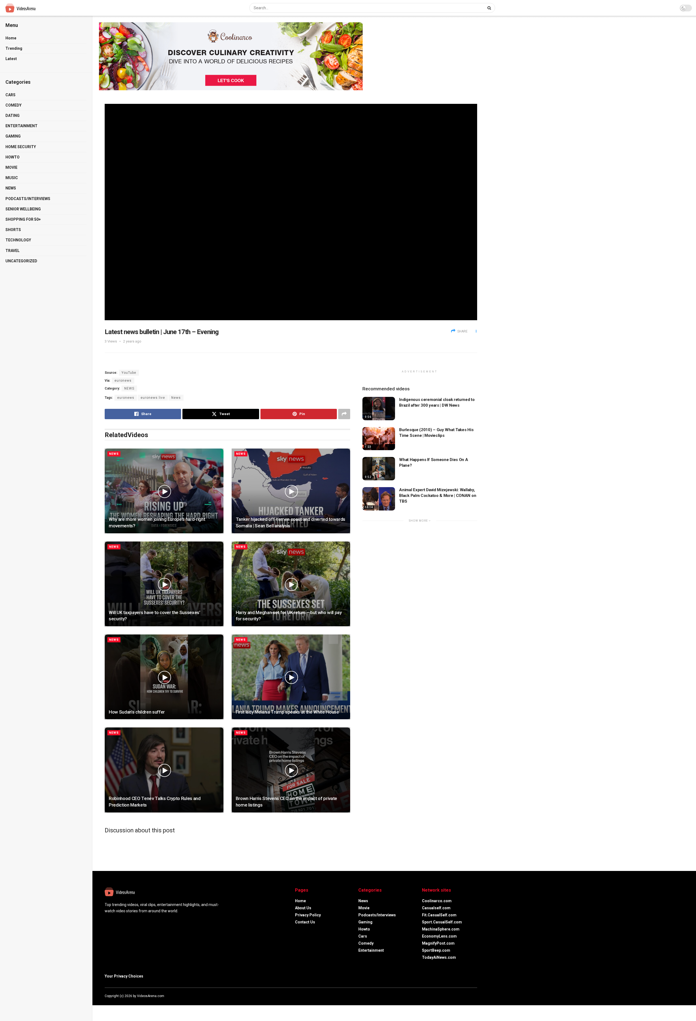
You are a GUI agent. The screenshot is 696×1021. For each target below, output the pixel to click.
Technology (18, 240)
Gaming (13, 136)
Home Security (20, 147)
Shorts (13, 230)
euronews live (153, 398)
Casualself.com (436, 908)
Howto (12, 157)
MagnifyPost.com (438, 943)
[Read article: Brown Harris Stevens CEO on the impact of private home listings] (291, 769)
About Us (303, 908)
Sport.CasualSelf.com (442, 922)
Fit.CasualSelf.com (439, 915)
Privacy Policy (308, 915)
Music (11, 178)
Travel (12, 250)
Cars (10, 95)
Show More (419, 520)
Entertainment (21, 126)
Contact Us (305, 922)
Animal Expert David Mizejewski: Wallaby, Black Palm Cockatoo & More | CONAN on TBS (437, 495)
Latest (11, 59)
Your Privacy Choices (124, 976)
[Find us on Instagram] (468, 996)
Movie (11, 167)
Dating (12, 115)
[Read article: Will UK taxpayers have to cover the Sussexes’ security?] (164, 583)
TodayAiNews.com (439, 957)
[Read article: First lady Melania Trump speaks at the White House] (291, 676)
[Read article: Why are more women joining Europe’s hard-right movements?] (164, 491)
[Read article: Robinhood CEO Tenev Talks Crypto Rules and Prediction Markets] (164, 769)
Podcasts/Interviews (27, 199)
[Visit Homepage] (30, 8)
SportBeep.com (436, 950)
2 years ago (132, 341)
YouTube (129, 373)
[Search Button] (490, 8)
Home (10, 38)
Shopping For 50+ (23, 219)
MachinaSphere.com (440, 929)
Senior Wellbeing (23, 209)
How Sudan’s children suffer (137, 712)
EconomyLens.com (439, 936)
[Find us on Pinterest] (475, 996)
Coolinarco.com (437, 901)
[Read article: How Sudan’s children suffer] (164, 676)
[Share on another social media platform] (344, 414)
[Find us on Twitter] (461, 996)
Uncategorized (21, 261)
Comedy (13, 105)
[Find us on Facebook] (454, 996)
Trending (13, 48)
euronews (123, 380)
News (10, 188)
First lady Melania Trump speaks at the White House (287, 712)
